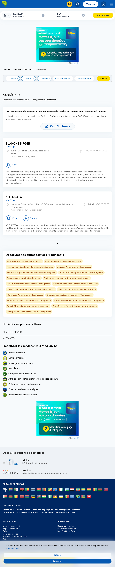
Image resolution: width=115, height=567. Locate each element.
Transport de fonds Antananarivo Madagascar (29, 311)
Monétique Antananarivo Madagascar (25, 295)
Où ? (59, 14)
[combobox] (6, 15)
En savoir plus (12, 548)
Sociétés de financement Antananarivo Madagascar (79, 300)
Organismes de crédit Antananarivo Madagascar (69, 295)
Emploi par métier (10, 528)
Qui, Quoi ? (18, 14)
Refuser (58, 555)
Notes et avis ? (64, 78)
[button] (104, 4)
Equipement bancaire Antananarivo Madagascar (67, 278)
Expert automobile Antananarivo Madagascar (28, 283)
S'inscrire (91, 4)
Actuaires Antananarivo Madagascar (24, 261)
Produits (46, 78)
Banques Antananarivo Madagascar (74, 267)
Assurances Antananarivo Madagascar (63, 261)
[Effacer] (43, 15)
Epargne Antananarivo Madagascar (23, 278)
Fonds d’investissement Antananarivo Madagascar (31, 289)
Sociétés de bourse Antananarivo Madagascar (29, 300)
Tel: (95, 150)
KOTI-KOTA (14, 197)
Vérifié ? (14, 78)
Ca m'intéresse (60, 126)
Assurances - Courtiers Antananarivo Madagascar (30, 267)
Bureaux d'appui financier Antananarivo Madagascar (31, 272)
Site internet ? (85, 78)
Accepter (57, 561)
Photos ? (30, 78)
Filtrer (104, 78)
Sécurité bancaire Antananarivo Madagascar (28, 306)
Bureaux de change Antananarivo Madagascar (81, 272)
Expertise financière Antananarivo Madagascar (75, 283)
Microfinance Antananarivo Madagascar (77, 289)
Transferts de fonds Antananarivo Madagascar (75, 306)
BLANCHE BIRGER (18, 143)
